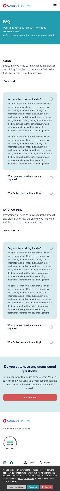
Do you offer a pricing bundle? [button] (24, 99)
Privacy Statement (26, 478)
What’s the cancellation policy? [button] (24, 193)
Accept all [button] (33, 487)
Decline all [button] (46, 487)
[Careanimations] (17, 5)
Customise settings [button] (16, 487)
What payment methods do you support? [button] (25, 178)
